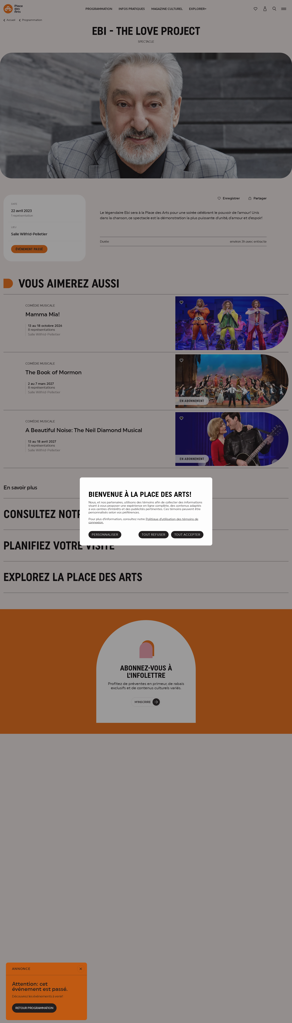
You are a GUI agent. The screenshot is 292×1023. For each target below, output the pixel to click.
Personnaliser (105, 534)
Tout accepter (187, 534)
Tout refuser (153, 534)
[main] (146, 511)
